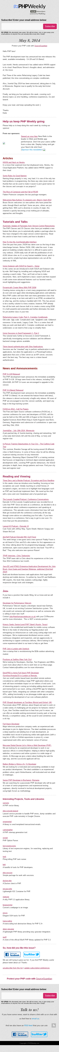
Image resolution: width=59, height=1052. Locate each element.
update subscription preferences (37, 968)
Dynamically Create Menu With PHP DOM (19, 287)
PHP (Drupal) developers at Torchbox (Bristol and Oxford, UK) (27, 702)
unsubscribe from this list (13, 968)
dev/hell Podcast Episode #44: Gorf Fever (19, 537)
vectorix (6, 803)
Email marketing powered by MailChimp (38, 14)
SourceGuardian (40, 46)
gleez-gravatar (8, 929)
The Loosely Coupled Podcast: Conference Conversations (26, 499)
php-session (7, 873)
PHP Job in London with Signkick (16, 649)
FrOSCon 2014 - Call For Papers (16, 409)
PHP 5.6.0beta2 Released (13, 390)
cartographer (8, 830)
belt (4, 865)
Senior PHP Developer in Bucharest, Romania (21, 780)
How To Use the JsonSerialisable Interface (19, 242)
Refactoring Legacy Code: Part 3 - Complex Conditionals (25, 317)
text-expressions (9, 846)
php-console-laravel (10, 811)
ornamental (7, 822)
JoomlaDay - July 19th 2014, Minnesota (18, 431)
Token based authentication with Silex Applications (23, 347)
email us (35, 1018)
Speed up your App (29, 136)
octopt (5, 838)
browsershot (7, 905)
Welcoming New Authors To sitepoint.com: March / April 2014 (27, 200)
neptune (6, 897)
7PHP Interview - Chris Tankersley (16, 556)
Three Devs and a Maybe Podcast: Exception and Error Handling (28, 480)
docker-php (7, 881)
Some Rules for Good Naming (14, 176)
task (4, 857)
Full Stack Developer (11, 724)
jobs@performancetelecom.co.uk (22, 616)
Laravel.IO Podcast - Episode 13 (16, 526)
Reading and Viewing (16, 476)
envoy (5, 913)
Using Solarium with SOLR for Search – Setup (21, 266)
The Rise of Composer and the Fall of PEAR (20, 192)
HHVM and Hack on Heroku (14, 162)
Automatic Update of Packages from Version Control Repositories (29, 226)
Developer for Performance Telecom (17, 603)
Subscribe (50, 26)
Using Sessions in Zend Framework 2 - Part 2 (21, 333)
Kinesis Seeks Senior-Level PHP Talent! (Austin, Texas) (25, 624)
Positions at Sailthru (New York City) (17, 659)
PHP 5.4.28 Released (11, 374)
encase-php (7, 889)
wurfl (4, 937)
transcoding (7, 921)
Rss (53, 1025)
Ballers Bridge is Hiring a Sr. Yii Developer (19, 764)
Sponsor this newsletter (32, 150)
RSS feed (28, 1025)
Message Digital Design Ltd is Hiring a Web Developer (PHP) (27, 745)
